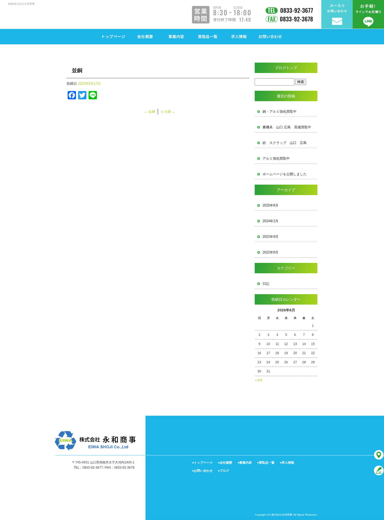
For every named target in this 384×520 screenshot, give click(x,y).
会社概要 (145, 36)
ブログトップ (286, 68)
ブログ (224, 471)
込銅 (149, 111)
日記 (266, 284)
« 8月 (259, 380)
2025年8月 (270, 205)
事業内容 (176, 36)
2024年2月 (270, 221)
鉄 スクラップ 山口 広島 (285, 143)
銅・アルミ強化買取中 (279, 111)
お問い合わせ (270, 36)
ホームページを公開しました (285, 174)
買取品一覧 (207, 36)
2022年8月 (270, 252)
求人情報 (239, 36)
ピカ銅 (168, 111)
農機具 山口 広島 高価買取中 (287, 127)
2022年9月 (270, 237)
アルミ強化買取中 (276, 158)
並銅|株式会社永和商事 (21, 3)
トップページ (113, 36)
